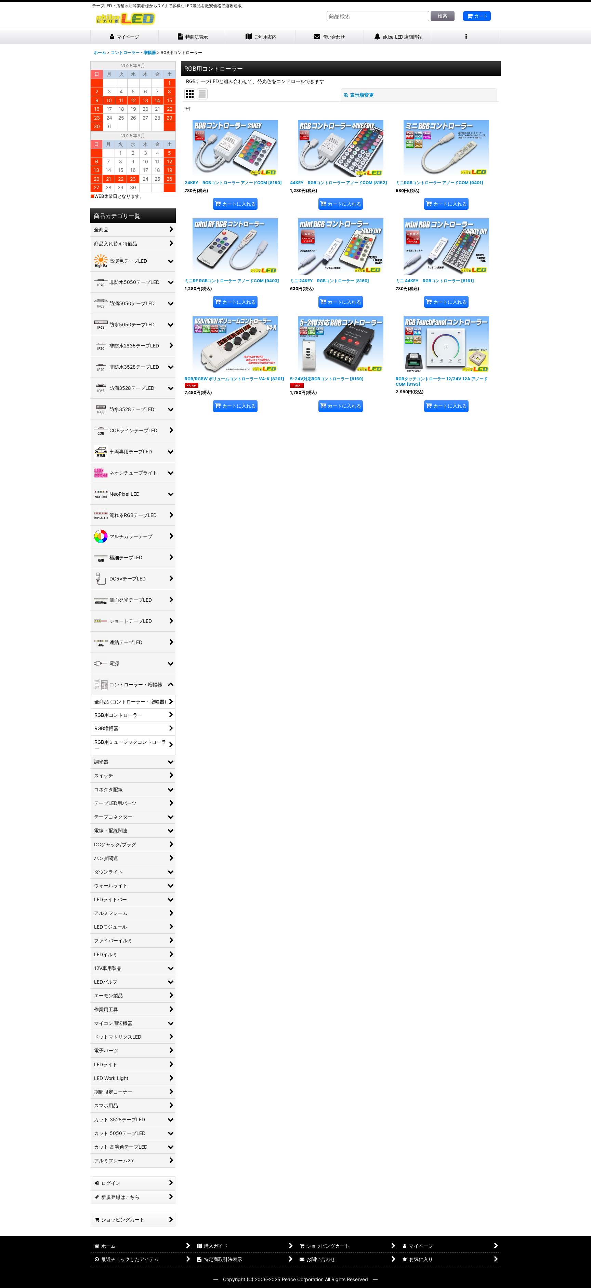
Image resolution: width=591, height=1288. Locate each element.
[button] (466, 37)
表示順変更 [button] (362, 95)
